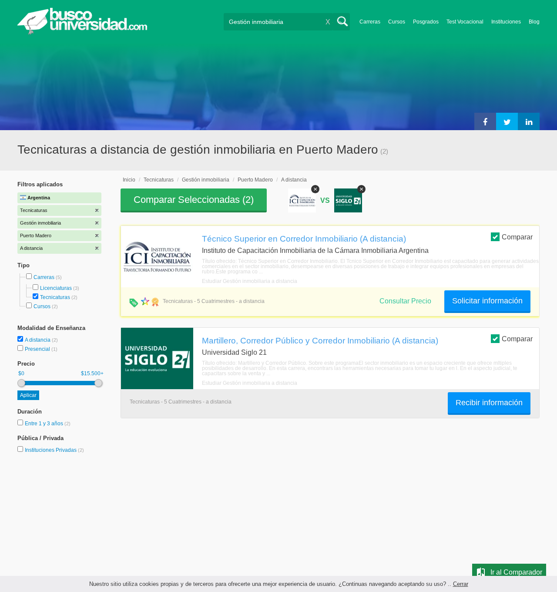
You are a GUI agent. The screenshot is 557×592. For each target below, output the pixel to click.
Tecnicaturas (55, 297)
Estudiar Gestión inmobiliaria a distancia (249, 281)
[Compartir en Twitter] (507, 121)
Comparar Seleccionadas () (194, 199)
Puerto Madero (255, 180)
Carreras (369, 21)
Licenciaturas (56, 288)
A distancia (38, 340)
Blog (534, 21)
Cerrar (460, 584)
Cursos (396, 21)
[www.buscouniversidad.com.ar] (82, 33)
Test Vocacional (464, 21)
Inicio (129, 180)
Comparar (517, 237)
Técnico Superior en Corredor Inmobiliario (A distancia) (304, 238)
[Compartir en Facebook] (485, 121)
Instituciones (506, 21)
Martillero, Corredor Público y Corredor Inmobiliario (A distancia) (320, 340)
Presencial (38, 349)
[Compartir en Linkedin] (529, 121)
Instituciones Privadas (54, 450)
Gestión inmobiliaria (205, 180)
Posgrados (426, 21)
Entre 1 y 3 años (44, 423)
